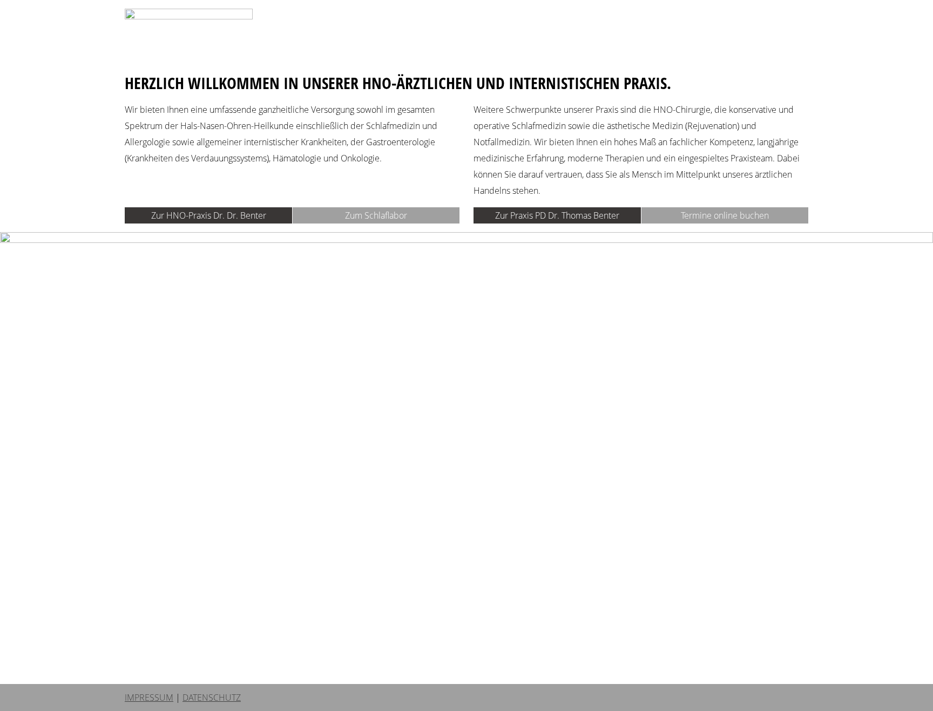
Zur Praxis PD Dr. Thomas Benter (557, 215)
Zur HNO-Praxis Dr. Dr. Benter (208, 215)
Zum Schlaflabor (376, 215)
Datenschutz (211, 697)
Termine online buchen (725, 215)
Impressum (149, 697)
